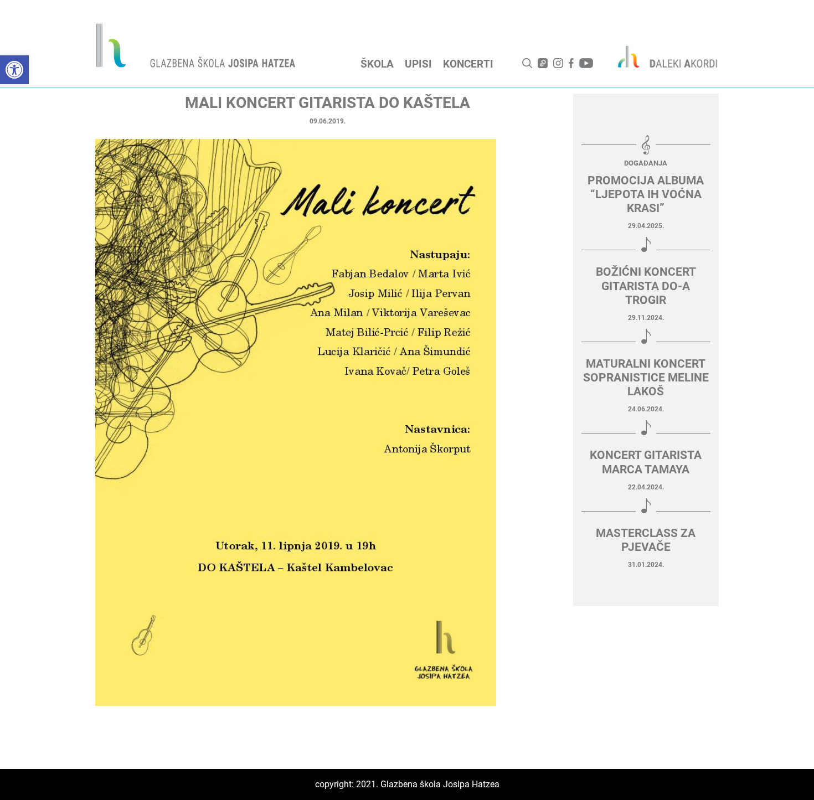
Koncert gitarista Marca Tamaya (646, 462)
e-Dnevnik (543, 63)
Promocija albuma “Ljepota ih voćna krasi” (646, 194)
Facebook (571, 63)
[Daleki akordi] (662, 56)
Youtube (586, 63)
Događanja (645, 163)
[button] (14, 69)
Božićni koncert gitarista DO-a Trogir (646, 285)
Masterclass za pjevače (645, 540)
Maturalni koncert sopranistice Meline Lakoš (646, 377)
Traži (527, 63)
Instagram (558, 63)
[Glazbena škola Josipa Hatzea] (197, 48)
